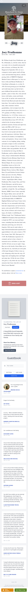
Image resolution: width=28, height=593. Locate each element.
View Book (7, 327)
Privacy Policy (10, 586)
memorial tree (20, 270)
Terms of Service (18, 586)
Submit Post (14, 375)
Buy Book (15, 327)
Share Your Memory (10, 350)
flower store (19, 273)
